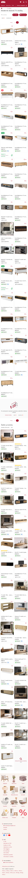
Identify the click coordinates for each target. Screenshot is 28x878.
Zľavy (23, 817)
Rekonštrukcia (14, 794)
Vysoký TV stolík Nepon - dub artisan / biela (11, 765)
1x (21, 465)
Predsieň (14, 817)
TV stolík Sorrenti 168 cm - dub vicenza (10, 445)
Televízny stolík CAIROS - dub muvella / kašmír (12, 531)
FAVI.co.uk (12, 872)
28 (12, 452)
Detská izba (5, 817)
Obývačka (14, 806)
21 (25, 90)
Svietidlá (5, 794)
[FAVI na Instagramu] (6, 835)
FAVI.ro (12, 870)
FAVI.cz (4, 870)
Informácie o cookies (8, 856)
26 (25, 159)
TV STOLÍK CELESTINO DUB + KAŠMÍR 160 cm (12, 637)
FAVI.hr (20, 870)
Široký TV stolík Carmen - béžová (9, 680)
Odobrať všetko (8, 415)
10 (12, 378)
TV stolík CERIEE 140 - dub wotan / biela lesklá (12, 723)
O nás (4, 841)
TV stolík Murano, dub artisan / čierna (10, 280)
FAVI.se (8, 872)
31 (25, 69)
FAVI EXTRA (6, 852)
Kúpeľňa (5, 806)
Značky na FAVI (7, 845)
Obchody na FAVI (7, 843)
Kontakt (5, 827)
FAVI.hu (16, 870)
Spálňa (23, 806)
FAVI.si (3, 874)
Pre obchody (6, 850)
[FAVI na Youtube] (9, 835)
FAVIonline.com (5, 866)
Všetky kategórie (21, 5)
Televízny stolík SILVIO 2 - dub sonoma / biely (12, 40)
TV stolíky (9, 8)
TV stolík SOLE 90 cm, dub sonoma (9, 509)
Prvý (11, 22)
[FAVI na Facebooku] (4, 835)
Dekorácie (8, 5)
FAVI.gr (21, 872)
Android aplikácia (9, 862)
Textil (13, 5)
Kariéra (5, 829)
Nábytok (3, 5)
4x (21, 443)
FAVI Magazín (6, 849)
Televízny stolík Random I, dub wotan (10, 147)
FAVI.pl (8, 870)
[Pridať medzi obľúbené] (12, 26)
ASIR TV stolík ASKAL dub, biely (8, 238)
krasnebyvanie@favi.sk (10, 825)
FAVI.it (3, 872)
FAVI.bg (17, 872)
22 (25, 644)
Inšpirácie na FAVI (7, 847)
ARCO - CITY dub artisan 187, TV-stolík (10, 701)
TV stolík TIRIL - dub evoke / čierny (9, 595)
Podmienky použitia (8, 854)
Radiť (16, 14)
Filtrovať (24, 14)
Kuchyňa (23, 794)
